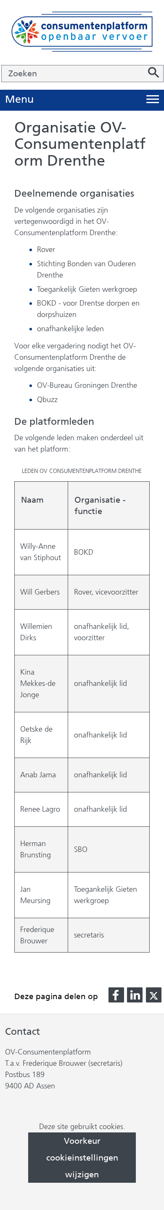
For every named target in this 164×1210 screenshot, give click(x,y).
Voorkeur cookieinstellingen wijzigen (82, 1157)
